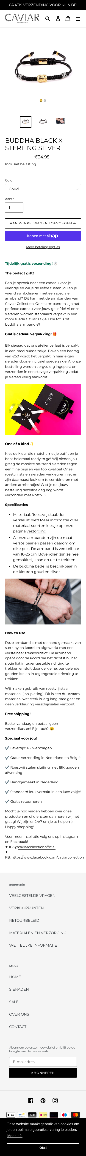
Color (9, 180)
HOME (15, 977)
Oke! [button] (43, 1148)
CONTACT (17, 1027)
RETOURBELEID (24, 920)
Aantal (10, 199)
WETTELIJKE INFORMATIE (33, 945)
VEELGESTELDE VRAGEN (32, 895)
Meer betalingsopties (43, 247)
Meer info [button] (14, 1136)
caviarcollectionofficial (36, 847)
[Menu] (78, 18)
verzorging (36, 531)
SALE (14, 1002)
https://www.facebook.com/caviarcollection (47, 857)
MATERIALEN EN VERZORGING (37, 933)
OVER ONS (19, 1014)
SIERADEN (19, 989)
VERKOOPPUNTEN (26, 908)
